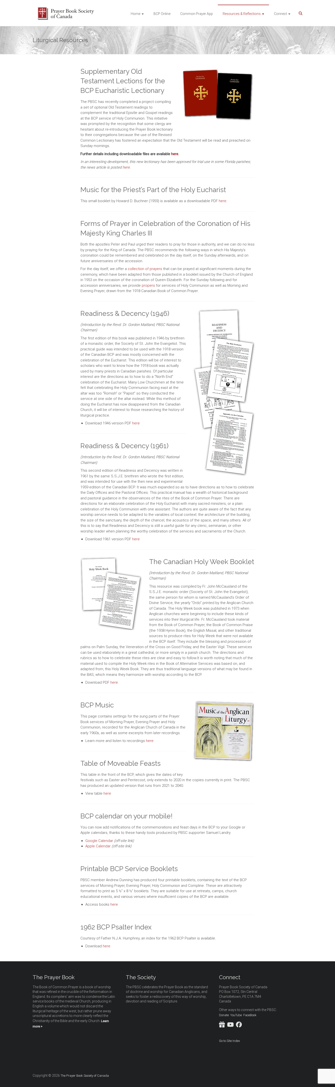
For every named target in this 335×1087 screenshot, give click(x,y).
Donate (224, 1015)
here (174, 154)
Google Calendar (99, 841)
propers (148, 285)
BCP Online (162, 14)
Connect (280, 14)
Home (135, 14)
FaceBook (250, 1015)
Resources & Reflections (242, 14)
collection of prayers (145, 269)
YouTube (236, 1015)
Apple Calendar (98, 846)
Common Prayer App (196, 14)
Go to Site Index (229, 1041)
